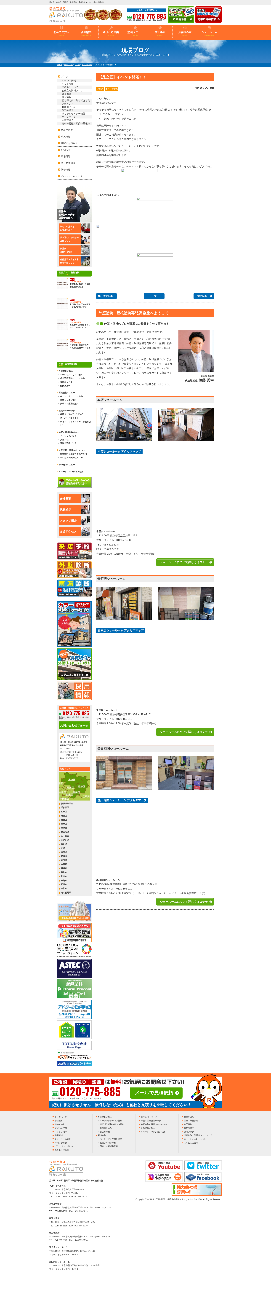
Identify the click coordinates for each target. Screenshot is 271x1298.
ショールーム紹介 (63, 1139)
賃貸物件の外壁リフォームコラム (199, 1135)
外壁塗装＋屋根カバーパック (72, 450)
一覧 (154, 296)
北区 (63, 848)
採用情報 (59, 1135)
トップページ (61, 1117)
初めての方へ (62, 33)
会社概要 (65, 498)
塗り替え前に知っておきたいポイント (76, 102)
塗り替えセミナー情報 (73, 113)
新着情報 (65, 169)
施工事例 (160, 33)
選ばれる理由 (111, 33)
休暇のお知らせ (69, 143)
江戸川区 (65, 840)
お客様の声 (184, 33)
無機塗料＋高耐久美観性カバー (74, 454)
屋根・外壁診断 (191, 1120)
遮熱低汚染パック (68, 443)
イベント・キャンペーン (74, 176)
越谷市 (64, 868)
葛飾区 (64, 820)
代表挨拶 (65, 509)
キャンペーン (69, 117)
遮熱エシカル (66, 382)
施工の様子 (68, 110)
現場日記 (65, 156)
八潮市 (64, 864)
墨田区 (64, 823)
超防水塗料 (65, 385)
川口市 (64, 876)
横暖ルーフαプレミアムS (71, 414)
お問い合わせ (61, 1143)
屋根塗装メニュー (106, 1135)
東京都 (64, 828)
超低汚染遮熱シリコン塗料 (72, 378)
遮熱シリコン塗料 (68, 400)
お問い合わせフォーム (74, 725)
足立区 (64, 815)
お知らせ (65, 149)
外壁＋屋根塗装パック (69, 432)
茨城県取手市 (67, 803)
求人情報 (66, 97)
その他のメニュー (67, 464)
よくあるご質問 (191, 1143)
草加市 (64, 872)
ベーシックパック (68, 436)
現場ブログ (189, 1132)
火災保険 (66, 93)
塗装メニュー (135, 33)
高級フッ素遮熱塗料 (69, 403)
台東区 (64, 852)
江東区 (64, 811)
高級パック (65, 439)
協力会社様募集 (62, 1150)
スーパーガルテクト (69, 418)
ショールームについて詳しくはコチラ (184, 562)
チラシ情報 (68, 84)
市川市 (64, 888)
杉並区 (64, 856)
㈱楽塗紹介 (68, 120)
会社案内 (86, 33)
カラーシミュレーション (195, 1139)
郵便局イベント (70, 107)
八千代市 (65, 836)
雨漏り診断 (189, 1117)
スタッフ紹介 (68, 520)
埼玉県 (64, 860)
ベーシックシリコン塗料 (71, 375)
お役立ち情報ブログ (72, 90)
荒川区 (64, 844)
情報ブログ (67, 130)
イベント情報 (111, 89)
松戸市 (64, 884)
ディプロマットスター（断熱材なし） (75, 423)
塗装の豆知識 (68, 163)
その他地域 (66, 892)
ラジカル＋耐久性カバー (71, 457)
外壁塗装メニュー (106, 1117)
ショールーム (209, 33)
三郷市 (64, 880)
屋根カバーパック (67, 410)
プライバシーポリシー (65, 1146)
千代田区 (65, 807)
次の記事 (108, 296)
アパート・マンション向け (71, 471)
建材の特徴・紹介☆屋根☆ (76, 123)
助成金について (70, 87)
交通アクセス (68, 531)
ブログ (100, 89)
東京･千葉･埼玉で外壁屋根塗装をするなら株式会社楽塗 (176, 1199)
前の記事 (202, 296)
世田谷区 (65, 832)
